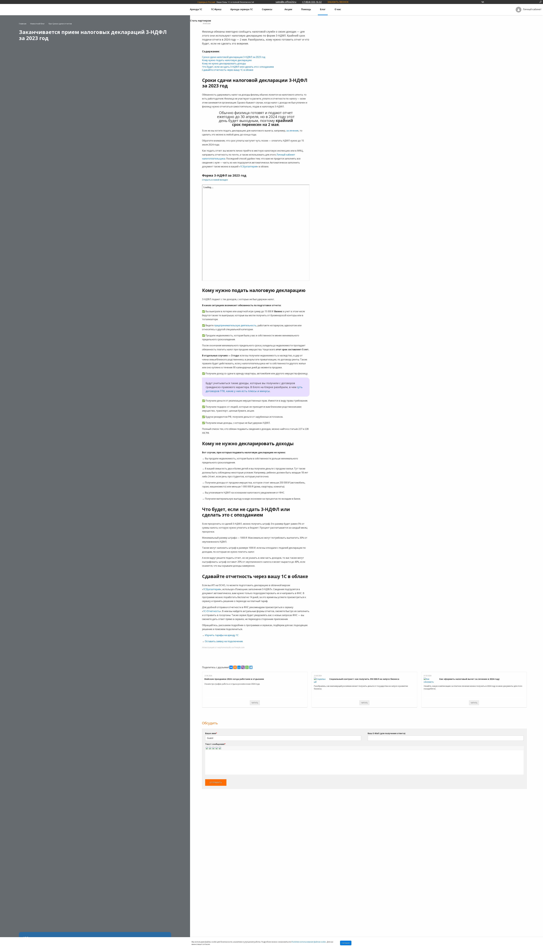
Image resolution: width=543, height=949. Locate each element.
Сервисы (267, 9)
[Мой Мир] (239, 667)
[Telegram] (251, 667)
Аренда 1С (196, 9)
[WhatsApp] (247, 667)
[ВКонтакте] (231, 667)
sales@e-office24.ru (286, 1)
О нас (338, 9)
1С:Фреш (216, 9)
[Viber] (243, 667)
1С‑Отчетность (211, 611)
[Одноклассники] (235, 667)
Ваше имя (211, 733)
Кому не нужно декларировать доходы (224, 63)
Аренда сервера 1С (241, 9)
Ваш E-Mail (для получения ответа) (386, 733)
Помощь (306, 9)
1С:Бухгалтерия (248, 166)
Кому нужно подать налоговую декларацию (227, 60)
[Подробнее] (254, 673)
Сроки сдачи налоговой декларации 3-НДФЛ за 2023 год (233, 57)
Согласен (346, 943)
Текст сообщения (215, 744)
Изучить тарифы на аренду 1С (222, 635)
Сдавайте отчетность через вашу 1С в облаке (227, 69)
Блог (323, 9)
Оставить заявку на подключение (224, 641)
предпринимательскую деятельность (235, 325)
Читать (254, 702)
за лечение (292, 130)
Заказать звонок (338, 2)
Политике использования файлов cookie (309, 942)
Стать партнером (200, 20)
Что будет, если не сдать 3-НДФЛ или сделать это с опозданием (238, 66)
